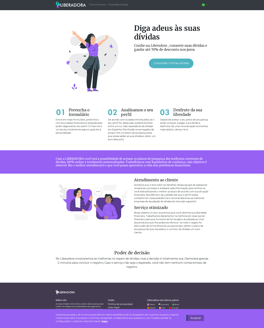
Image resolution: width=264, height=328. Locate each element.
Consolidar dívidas (118, 4)
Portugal (174, 308)
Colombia (164, 304)
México (152, 304)
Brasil (176, 304)
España (152, 308)
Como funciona (97, 4)
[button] (204, 5)
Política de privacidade (120, 304)
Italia (163, 308)
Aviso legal (113, 307)
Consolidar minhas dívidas (171, 63)
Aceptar (195, 318)
